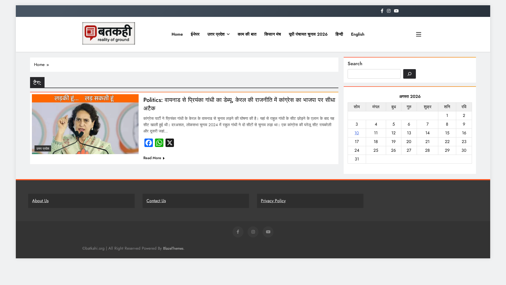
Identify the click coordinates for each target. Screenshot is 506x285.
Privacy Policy (273, 201)
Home (177, 34)
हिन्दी (339, 34)
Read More (152, 157)
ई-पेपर (195, 34)
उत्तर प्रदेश (216, 34)
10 (356, 133)
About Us (40, 201)
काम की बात (247, 34)
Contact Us (156, 201)
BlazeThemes (173, 248)
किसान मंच (272, 34)
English (357, 34)
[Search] (409, 74)
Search (355, 63)
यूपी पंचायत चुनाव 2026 (308, 34)
